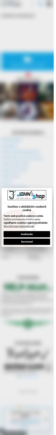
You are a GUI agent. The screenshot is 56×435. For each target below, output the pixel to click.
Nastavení (27, 241)
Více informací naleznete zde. (19, 226)
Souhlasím (27, 234)
